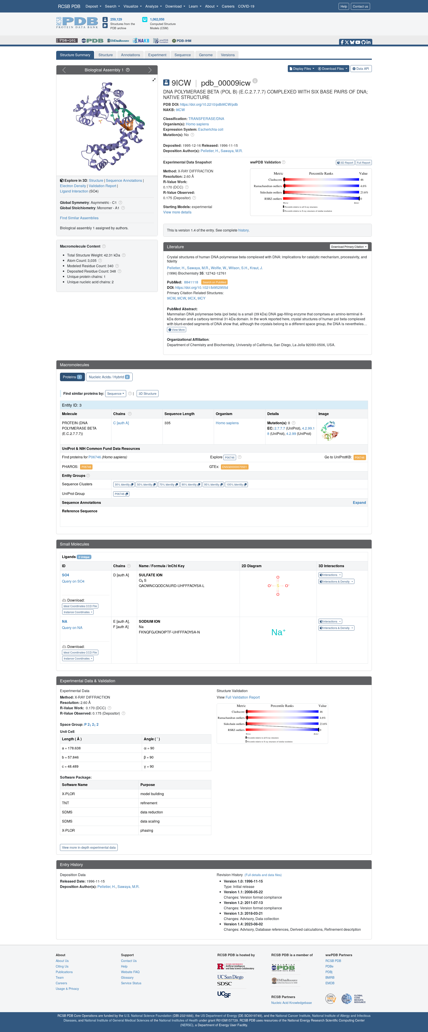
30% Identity (122, 484)
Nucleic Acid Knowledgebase (291, 1002)
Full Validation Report (243, 697)
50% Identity (144, 484)
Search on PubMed (214, 282)
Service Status (131, 983)
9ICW (180, 109)
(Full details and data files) (263, 875)
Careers (228, 6)
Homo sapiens (197, 123)
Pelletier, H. (210, 150)
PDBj (328, 972)
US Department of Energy (219, 1015)
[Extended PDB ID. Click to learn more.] (255, 80)
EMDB (329, 983)
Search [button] (111, 6)
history (243, 230)
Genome (206, 54)
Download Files (333, 68)
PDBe (329, 966)
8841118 (191, 282)
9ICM (171, 298)
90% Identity (189, 484)
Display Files (302, 68)
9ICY (202, 298)
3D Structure (147, 393)
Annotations (130, 54)
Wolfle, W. (219, 267)
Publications (64, 972)
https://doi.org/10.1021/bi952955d (201, 287)
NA (64, 621)
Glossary (127, 977)
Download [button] (174, 6)
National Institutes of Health (178, 1020)
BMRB (329, 977)
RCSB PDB (69, 6)
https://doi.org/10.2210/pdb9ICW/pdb (209, 104)
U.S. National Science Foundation (148, 1015)
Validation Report (102, 185)
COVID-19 (246, 6)
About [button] (210, 6)
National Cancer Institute (293, 1015)
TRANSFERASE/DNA (206, 118)
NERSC (186, 1025)
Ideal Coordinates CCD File (80, 606)
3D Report (347, 162)
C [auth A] (121, 422)
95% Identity (211, 484)
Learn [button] (194, 6)
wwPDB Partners (338, 954)
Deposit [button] (92, 6)
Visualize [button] (131, 6)
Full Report (363, 162)
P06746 (94, 456)
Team (60, 977)
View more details (177, 212)
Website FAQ (130, 972)
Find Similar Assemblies (79, 217)
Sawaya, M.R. (232, 150)
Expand (359, 502)
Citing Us (62, 966)
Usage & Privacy (67, 988)
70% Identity (166, 484)
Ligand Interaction (74, 191)
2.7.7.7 (279, 428)
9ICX (192, 298)
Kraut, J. (256, 267)
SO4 (65, 574)
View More (178, 329)
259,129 (116, 19)
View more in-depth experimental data (89, 847)
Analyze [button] (152, 6)
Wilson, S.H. (238, 267)
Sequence (183, 54)
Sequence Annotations (124, 180)
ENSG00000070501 (234, 467)
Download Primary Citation (347, 246)
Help (344, 6)
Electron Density (73, 185)
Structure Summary (75, 54)
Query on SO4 (73, 581)
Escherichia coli (210, 129)
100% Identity (234, 484)
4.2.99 (291, 433)
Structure (106, 54)
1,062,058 (157, 19)
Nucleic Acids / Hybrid (108, 376)
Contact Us (129, 960)
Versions (228, 54)
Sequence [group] (114, 393)
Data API (363, 68)
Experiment (157, 54)
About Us (62, 960)
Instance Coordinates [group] (77, 612)
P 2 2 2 (91, 724)
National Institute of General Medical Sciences (116, 1020)
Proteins (71, 376)
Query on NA (72, 627)
